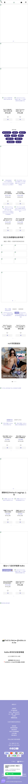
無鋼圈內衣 (10, 420)
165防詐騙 (14, 733)
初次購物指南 (14, 710)
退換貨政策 (14, 729)
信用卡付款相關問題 (14, 731)
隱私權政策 (14, 735)
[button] (12, 381)
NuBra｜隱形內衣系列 (14, 712)
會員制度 (14, 726)
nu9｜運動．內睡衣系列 (14, 714)
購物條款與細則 (14, 727)
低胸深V (14, 309)
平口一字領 (8, 309)
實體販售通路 (14, 717)
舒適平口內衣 (17, 420)
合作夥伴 (14, 716)
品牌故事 (14, 708)
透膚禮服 (20, 309)
